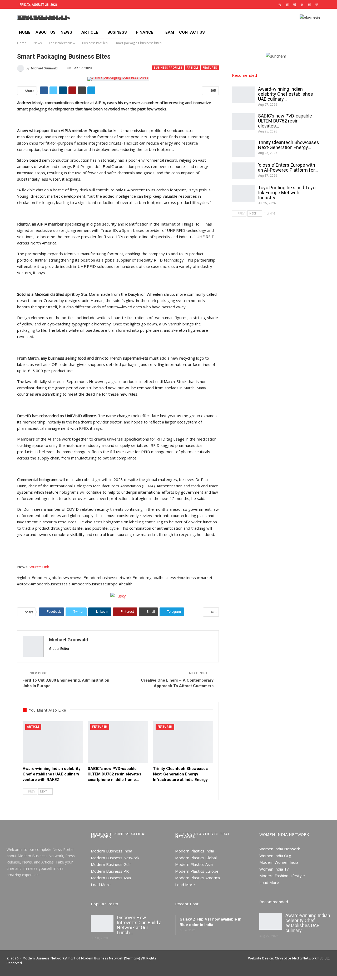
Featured (210, 67)
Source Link (38, 566)
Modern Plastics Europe (197, 871)
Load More (101, 884)
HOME (25, 32)
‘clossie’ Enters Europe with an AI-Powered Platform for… (288, 167)
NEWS (66, 32)
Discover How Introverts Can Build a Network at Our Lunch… (139, 925)
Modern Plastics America (197, 877)
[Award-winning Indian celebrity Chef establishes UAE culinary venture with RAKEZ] (53, 742)
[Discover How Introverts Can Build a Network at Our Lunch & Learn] (102, 923)
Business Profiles (168, 67)
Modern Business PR (110, 871)
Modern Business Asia (111, 877)
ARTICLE (89, 32)
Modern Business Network (115, 857)
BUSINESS (117, 32)
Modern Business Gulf (111, 864)
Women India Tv (274, 869)
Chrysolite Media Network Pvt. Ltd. (302, 958)
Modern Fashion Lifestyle (282, 875)
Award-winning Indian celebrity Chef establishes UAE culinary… (285, 94)
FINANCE (144, 32)
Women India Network (279, 848)
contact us (192, 32)
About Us (46, 32)
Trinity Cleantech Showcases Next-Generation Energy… (288, 145)
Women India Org (275, 855)
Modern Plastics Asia (194, 864)
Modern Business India (111, 851)
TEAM (168, 32)
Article (193, 67)
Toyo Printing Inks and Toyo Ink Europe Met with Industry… (286, 192)
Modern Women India (278, 862)
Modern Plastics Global (196, 857)
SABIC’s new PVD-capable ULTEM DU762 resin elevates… (285, 121)
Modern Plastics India (194, 851)
